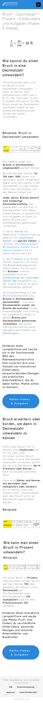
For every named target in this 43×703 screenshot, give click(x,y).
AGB (10, 687)
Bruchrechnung (12, 295)
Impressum (10, 692)
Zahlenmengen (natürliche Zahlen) (20, 245)
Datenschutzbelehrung (25, 687)
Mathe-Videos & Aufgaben (19, 401)
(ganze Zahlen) (20, 248)
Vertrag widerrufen (22, 698)
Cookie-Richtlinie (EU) (28, 692)
